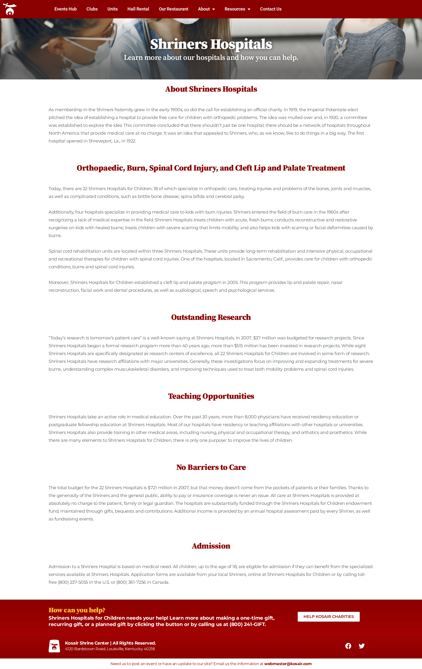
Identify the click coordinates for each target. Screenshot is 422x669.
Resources (235, 8)
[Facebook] (348, 646)
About (204, 8)
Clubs (92, 8)
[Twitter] (362, 646)
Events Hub (65, 8)
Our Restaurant (173, 8)
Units (112, 8)
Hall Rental (138, 8)
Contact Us (271, 8)
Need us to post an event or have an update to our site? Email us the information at (211, 663)
